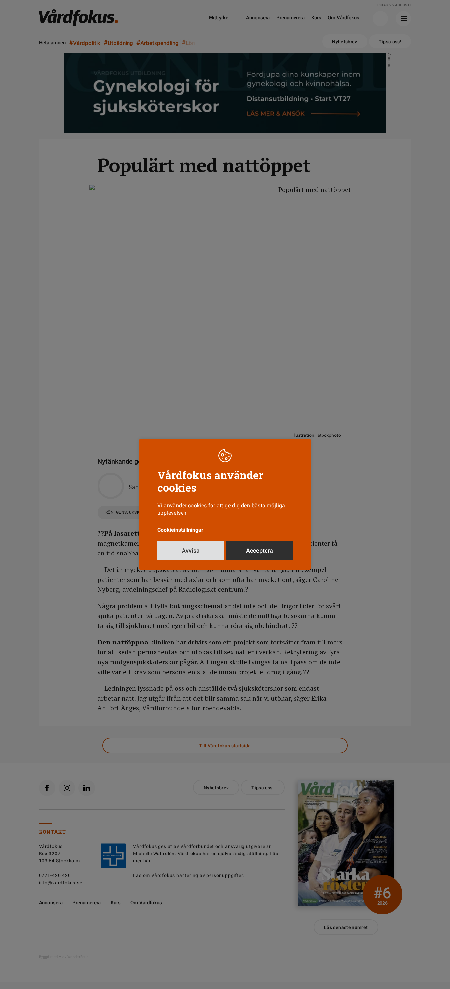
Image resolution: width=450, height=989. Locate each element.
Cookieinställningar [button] (180, 530)
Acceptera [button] (259, 550)
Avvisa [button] (191, 550)
